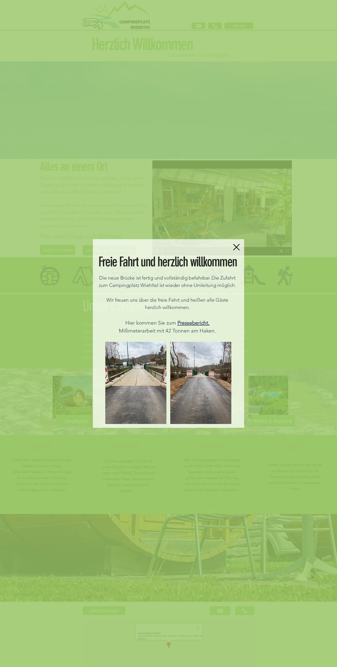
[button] (236, 247)
